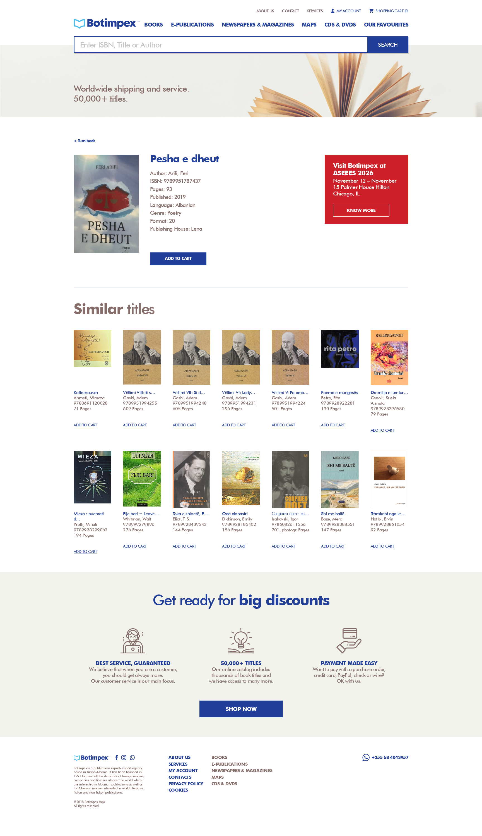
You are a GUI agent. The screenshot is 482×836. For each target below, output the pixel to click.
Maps (309, 25)
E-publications (192, 25)
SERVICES (315, 11)
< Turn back (84, 140)
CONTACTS (179, 777)
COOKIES (178, 790)
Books (153, 25)
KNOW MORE (361, 210)
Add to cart (178, 258)
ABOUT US (265, 11)
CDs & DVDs (340, 25)
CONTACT (290, 11)
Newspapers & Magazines (258, 25)
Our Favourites (386, 25)
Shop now (241, 709)
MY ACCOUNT (348, 11)
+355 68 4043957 (389, 757)
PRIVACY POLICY (185, 783)
